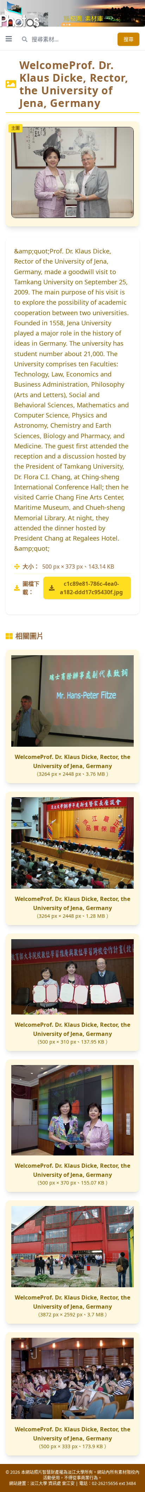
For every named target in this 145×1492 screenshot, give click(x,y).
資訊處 (54, 1483)
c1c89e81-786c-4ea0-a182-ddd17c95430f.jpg (91, 588)
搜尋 (128, 39)
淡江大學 (38, 1483)
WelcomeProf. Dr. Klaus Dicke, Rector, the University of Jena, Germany (72, 761)
